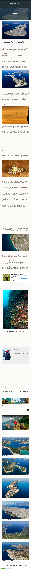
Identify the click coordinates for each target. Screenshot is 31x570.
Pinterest (9, 387)
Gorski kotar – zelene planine (8, 391)
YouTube (26, 361)
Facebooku (21, 331)
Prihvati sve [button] (3, 568)
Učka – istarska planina (23, 391)
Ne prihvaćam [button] (7, 568)
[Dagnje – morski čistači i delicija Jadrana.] (6, 401)
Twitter (6, 387)
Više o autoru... (13, 358)
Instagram (22, 361)
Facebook (19, 361)
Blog (16, 361)
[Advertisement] (15, 143)
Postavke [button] (11, 568)
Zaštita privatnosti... (15, 568)
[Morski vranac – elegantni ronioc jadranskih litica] (24, 401)
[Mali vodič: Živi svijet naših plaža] (15, 401)
